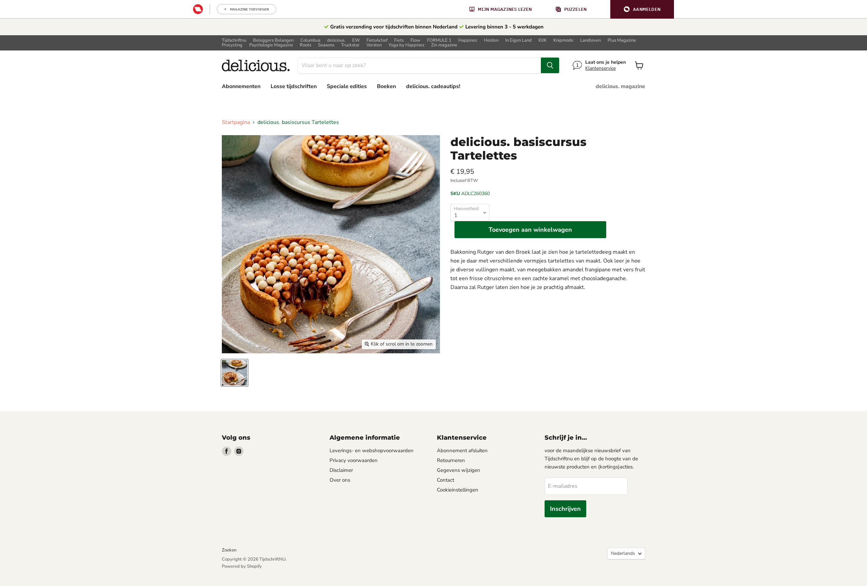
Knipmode (563, 40)
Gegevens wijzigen (458, 470)
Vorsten (374, 45)
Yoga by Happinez (406, 45)
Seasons (326, 45)
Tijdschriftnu (234, 40)
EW (356, 40)
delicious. (336, 40)
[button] (642, 9)
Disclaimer (341, 470)
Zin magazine (444, 45)
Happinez (467, 40)
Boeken (386, 86)
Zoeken (229, 550)
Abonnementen (241, 86)
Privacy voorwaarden (354, 460)
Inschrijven (565, 509)
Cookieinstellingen (457, 489)
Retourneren (451, 460)
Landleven (590, 40)
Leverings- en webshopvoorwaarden (372, 450)
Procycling (232, 45)
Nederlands (623, 553)
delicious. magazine (620, 86)
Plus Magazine (622, 40)
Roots (305, 45)
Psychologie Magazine (271, 45)
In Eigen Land (518, 40)
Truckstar (350, 45)
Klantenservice (600, 68)
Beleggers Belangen (273, 40)
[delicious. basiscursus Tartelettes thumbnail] (234, 372)
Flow (415, 40)
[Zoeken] (550, 65)
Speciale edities (347, 86)
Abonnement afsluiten (462, 450)
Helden (491, 40)
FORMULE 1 (439, 40)
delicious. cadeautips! (433, 86)
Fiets (399, 40)
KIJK (542, 40)
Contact (445, 480)
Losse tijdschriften (294, 86)
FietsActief (376, 40)
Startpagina (236, 122)
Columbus (310, 40)
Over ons (340, 480)
